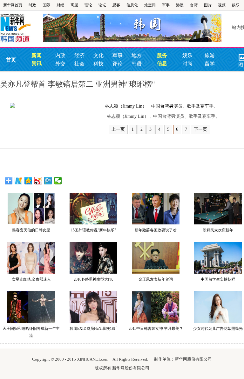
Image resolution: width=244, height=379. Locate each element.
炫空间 (150, 5)
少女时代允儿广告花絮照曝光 (218, 328)
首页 (11, 60)
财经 (60, 5)
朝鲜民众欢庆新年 (218, 230)
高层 (74, 5)
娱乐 (236, 5)
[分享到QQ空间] (28, 180)
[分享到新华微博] (19, 180)
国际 (46, 5)
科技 (98, 63)
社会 (79, 63)
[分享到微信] (58, 180)
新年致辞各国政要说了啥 (156, 230)
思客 (116, 5)
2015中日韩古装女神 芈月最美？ (156, 328)
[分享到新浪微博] (38, 180)
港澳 (180, 5)
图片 (208, 5)
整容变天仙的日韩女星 (31, 230)
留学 (210, 63)
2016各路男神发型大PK (93, 279)
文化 (98, 55)
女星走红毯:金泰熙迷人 (31, 279)
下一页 (200, 129)
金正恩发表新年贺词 (156, 279)
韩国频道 (21, 28)
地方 (137, 55)
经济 (79, 55)
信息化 (132, 5)
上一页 (118, 129)
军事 (166, 5)
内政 (60, 55)
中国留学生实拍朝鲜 (218, 279)
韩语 (137, 63)
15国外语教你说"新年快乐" (93, 230)
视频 (222, 5)
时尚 (187, 63)
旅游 (210, 55)
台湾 (194, 5)
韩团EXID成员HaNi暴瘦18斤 (94, 328)
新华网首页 (12, 5)
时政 (32, 5)
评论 (117, 63)
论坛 (102, 5)
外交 (60, 63)
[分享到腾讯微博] (48, 180)
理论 (88, 5)
